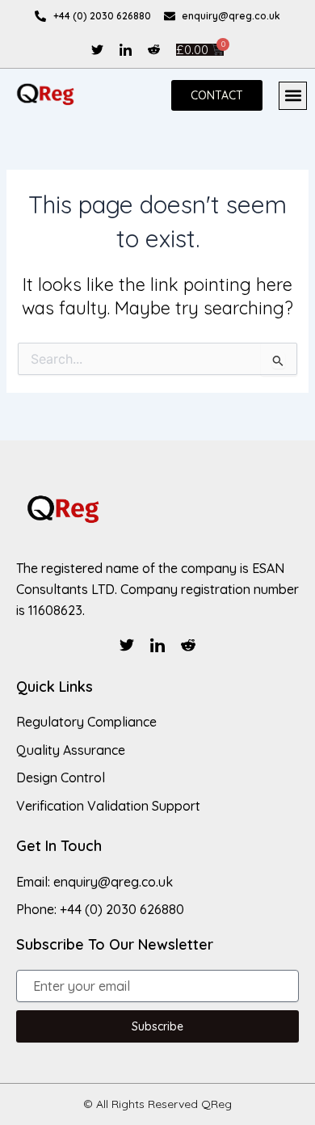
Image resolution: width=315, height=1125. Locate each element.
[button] (293, 96)
